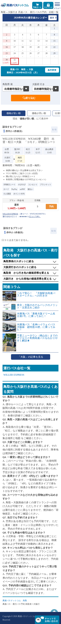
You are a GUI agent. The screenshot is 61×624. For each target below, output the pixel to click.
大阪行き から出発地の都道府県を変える (27, 278)
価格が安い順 (13, 113)
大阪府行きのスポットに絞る (19, 267)
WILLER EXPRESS (13, 375)
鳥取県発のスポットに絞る (18, 261)
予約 (51, 206)
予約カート (37, 7)
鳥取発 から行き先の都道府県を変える (26, 273)
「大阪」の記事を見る (30, 357)
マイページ (48, 7)
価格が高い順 (39, 113)
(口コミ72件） (35, 216)
